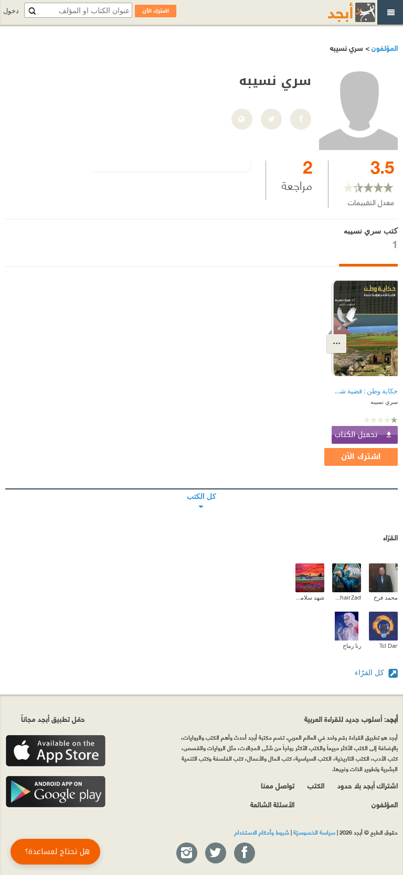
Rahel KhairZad (346, 597)
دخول (11, 10)
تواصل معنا (277, 785)
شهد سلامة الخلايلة (309, 597)
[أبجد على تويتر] (215, 853)
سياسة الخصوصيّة (314, 832)
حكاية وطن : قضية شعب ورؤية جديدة (365, 391)
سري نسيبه (384, 402)
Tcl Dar (388, 645)
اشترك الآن (361, 457)
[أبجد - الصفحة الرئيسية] (338, 12)
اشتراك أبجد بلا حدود (367, 785)
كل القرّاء (370, 672)
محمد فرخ (386, 597)
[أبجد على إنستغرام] (186, 853)
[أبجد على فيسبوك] (244, 853)
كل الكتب (201, 488)
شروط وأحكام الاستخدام (262, 832)
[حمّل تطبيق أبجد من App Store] (55, 750)
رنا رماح (352, 645)
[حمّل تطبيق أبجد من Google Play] (55, 791)
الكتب (315, 785)
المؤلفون (383, 47)
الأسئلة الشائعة (272, 803)
